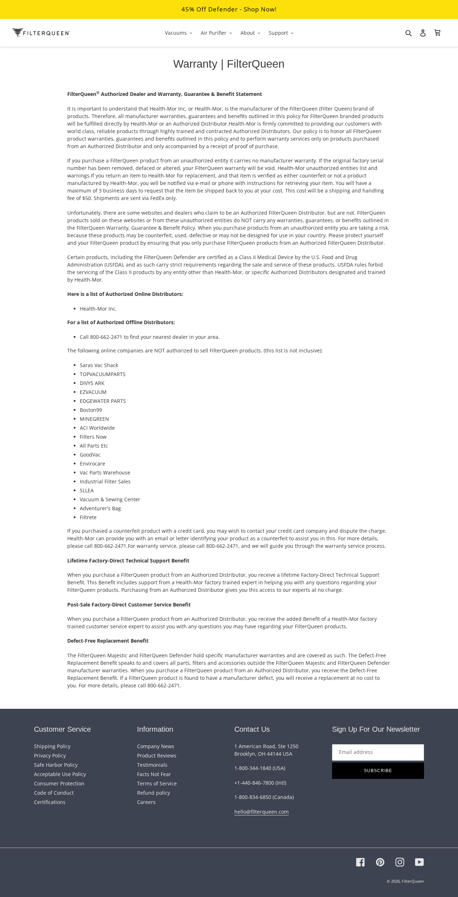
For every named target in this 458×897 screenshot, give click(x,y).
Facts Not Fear (154, 774)
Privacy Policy (50, 755)
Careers (146, 802)
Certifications (49, 802)
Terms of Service (157, 783)
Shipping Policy (52, 746)
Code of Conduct (54, 792)
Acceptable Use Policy (60, 774)
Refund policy (153, 792)
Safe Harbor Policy (56, 764)
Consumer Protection (59, 783)
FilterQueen (413, 881)
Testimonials (152, 764)
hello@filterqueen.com (261, 811)
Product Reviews (156, 755)
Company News (155, 746)
